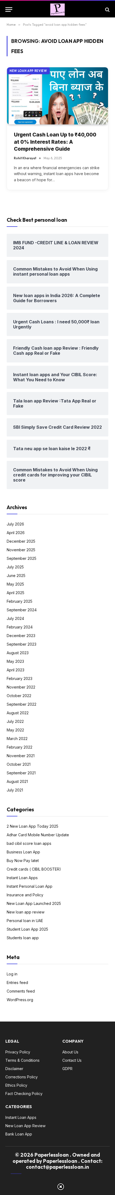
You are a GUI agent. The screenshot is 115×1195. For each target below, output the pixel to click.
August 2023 (18, 652)
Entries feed (17, 982)
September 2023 (21, 644)
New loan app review (28, 71)
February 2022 (19, 747)
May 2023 (15, 661)
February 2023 (19, 678)
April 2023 (15, 670)
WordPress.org (20, 999)
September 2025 (21, 558)
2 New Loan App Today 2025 (32, 826)
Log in (12, 974)
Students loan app (23, 937)
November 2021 (20, 755)
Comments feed (21, 991)
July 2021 (15, 790)
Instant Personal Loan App (29, 886)
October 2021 (18, 764)
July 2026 (15, 524)
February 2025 (19, 601)
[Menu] (8, 9)
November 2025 (21, 549)
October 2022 (19, 695)
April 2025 (15, 592)
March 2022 (17, 738)
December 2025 (21, 541)
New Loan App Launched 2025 (34, 903)
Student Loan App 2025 (27, 929)
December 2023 (21, 635)
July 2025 (15, 567)
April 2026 (16, 532)
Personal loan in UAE (25, 920)
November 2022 (21, 687)
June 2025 (16, 575)
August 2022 (18, 713)
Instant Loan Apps (22, 877)
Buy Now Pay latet (23, 860)
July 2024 (15, 618)
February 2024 (20, 627)
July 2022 (15, 721)
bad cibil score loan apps (29, 843)
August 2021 (17, 781)
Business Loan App (23, 852)
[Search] (107, 9)
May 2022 (15, 730)
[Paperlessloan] (57, 9)
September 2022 (21, 704)
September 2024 (22, 610)
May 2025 (15, 584)
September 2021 (21, 773)
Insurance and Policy (25, 895)
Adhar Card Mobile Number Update (38, 835)
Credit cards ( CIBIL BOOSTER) (34, 869)
